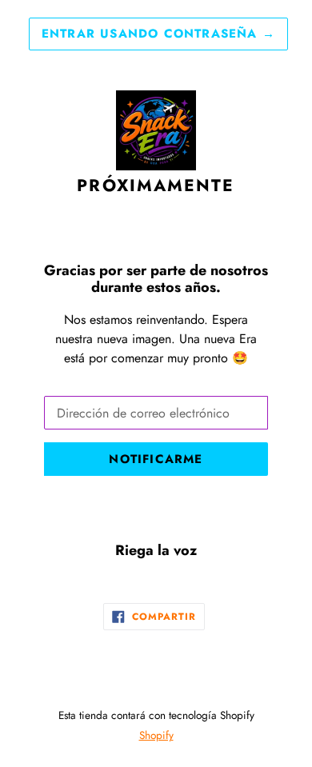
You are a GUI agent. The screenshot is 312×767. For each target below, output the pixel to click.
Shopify (156, 735)
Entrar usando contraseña (158, 33)
